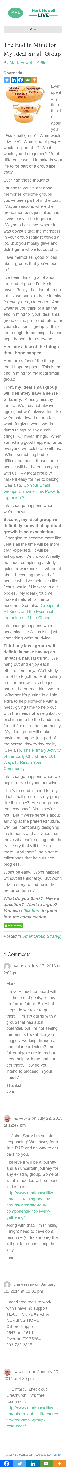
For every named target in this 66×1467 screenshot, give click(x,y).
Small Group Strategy (42, 936)
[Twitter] (7, 80)
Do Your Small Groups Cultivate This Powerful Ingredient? (32, 491)
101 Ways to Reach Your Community (30, 762)
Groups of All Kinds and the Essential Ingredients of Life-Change (31, 611)
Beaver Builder (53, 1455)
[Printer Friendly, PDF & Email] (13, 925)
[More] (34, 80)
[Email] (27, 80)
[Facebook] (21, 80)
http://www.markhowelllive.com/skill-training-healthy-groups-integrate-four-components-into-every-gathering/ (32, 1205)
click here (30, 910)
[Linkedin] (14, 80)
